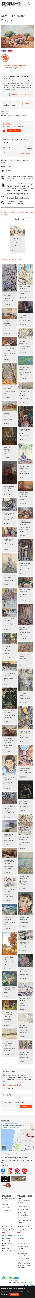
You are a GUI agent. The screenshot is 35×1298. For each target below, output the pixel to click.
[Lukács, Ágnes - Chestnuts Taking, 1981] (9, 373)
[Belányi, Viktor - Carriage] (9, 638)
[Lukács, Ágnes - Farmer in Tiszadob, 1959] (9, 882)
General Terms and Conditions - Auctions (24, 1249)
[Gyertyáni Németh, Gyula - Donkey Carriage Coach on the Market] (25, 513)
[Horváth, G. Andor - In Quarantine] (9, 436)
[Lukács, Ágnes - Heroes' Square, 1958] (9, 666)
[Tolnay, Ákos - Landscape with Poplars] (9, 943)
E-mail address (8, 1095)
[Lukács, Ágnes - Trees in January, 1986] (25, 824)
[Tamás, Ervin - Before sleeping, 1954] (9, 532)
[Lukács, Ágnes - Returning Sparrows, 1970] (9, 278)
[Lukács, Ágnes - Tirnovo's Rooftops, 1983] (25, 989)
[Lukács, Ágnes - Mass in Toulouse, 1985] (25, 614)
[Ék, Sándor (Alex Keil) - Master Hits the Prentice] (9, 1005)
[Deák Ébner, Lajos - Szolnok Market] (25, 647)
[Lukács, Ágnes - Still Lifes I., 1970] (25, 1045)
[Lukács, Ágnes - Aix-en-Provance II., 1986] (25, 274)
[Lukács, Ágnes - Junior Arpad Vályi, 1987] (9, 765)
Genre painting (22, 160)
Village (3, 162)
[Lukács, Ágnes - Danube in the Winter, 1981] (25, 1018)
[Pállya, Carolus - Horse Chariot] (9, 406)
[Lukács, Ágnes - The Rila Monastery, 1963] (25, 416)
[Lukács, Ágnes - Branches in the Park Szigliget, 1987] (9, 798)
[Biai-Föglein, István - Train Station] (25, 385)
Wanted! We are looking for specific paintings (24, 1220)
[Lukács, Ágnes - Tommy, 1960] (25, 903)
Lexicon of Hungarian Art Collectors (7, 1243)
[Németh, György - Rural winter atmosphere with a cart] (17, 230)
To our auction (23, 1209)
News (19, 1235)
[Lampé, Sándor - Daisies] (9, 978)
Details (6, 1294)
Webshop (5, 1207)
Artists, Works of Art (9, 1235)
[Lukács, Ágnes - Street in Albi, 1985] (25, 755)
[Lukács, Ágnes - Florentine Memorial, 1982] (25, 717)
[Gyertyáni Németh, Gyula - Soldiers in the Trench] (9, 730)
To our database (23, 1215)
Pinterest (17, 1174)
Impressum (21, 1244)
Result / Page (19, 219)
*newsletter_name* (9, 1088)
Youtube (24, 1174)
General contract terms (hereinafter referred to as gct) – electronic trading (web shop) (24, 1263)
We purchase (6, 1210)
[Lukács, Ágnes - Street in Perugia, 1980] (25, 550)
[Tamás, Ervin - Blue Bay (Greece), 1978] (9, 909)
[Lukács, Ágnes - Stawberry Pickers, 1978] (25, 360)
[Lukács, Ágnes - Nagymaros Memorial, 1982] (25, 453)
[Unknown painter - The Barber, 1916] (25, 680)
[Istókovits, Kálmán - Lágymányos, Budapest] (9, 313)
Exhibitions (6, 1238)
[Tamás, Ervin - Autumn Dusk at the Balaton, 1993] (9, 826)
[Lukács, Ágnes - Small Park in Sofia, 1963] (25, 582)
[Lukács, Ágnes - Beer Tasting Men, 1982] (9, 341)
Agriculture (12, 160)
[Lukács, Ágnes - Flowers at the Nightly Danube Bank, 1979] (25, 863)
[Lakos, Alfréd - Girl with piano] (9, 472)
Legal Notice (22, 1241)
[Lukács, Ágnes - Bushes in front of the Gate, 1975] (9, 698)
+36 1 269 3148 (6, 1157)
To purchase (22, 1212)
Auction (5, 1205)
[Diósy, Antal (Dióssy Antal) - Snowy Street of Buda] (9, 853)
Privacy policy (19, 1102)
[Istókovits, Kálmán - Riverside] (25, 486)
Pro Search (6, 1248)
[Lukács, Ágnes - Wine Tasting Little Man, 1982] (9, 504)
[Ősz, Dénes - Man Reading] (25, 789)
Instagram (10, 1174)
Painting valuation (24, 1207)
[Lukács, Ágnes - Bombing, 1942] (9, 563)
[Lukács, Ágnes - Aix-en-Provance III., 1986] (25, 333)
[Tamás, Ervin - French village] (25, 935)
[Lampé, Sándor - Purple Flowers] (25, 960)
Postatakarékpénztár (9, 1251)
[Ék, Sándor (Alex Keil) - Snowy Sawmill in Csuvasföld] (9, 1033)
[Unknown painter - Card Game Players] (25, 307)
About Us (21, 1238)
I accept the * (15, 1102)
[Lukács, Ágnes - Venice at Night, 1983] (9, 602)
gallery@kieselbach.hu (19, 1157)
